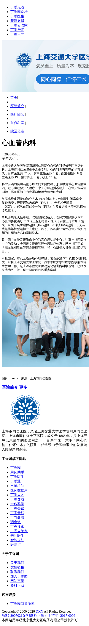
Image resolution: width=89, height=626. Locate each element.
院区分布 (17, 131)
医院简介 (17, 106)
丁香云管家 (19, 25)
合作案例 (17, 504)
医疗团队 (17, 114)
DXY (39, 611)
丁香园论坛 (19, 12)
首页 (13, 97)
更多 (23, 387)
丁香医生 (17, 16)
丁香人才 (17, 34)
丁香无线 (17, 7)
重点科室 (17, 123)
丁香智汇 (17, 30)
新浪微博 (17, 21)
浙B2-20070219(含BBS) (19, 615)
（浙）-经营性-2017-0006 (56, 615)
